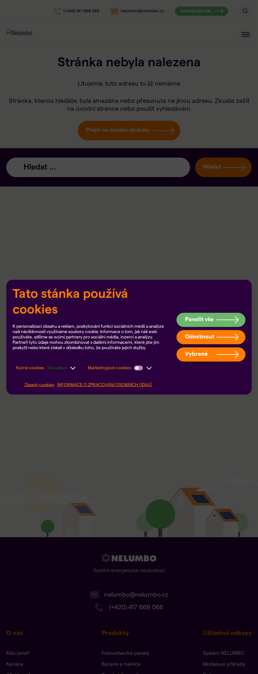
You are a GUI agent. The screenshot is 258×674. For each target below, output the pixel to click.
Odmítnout (199, 336)
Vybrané (196, 354)
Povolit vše (199, 319)
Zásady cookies (39, 384)
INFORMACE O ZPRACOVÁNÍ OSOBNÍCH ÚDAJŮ (104, 384)
